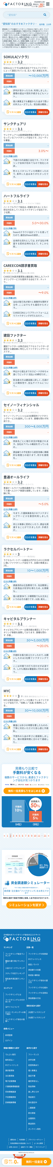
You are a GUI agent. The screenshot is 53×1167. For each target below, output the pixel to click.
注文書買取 (9, 1075)
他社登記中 (32, 1102)
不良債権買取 (10, 1097)
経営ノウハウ (33, 964)
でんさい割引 (10, 1054)
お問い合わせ (13, 1147)
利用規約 (22, 1139)
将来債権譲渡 (10, 1091)
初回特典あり (33, 1065)
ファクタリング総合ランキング (15, 955)
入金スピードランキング (15, 968)
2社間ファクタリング (36, 1012)
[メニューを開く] (47, 4)
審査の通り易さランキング (15, 962)
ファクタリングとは (13, 994)
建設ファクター (15, 335)
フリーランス (33, 1054)
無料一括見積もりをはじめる (24, 791)
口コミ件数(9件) (10, 86)
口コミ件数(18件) (11, 367)
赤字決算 (31, 1060)
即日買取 (31, 1113)
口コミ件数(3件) (10, 581)
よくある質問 (38, 1143)
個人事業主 (32, 1070)
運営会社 (13, 1139)
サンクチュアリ (15, 123)
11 (39, 835)
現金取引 (31, 1097)
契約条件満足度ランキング (15, 979)
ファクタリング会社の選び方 (38, 981)
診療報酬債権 (10, 1102)
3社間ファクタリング (36, 1017)
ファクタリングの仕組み (38, 987)
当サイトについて (12, 1007)
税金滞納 (31, 1086)
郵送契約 (31, 1123)
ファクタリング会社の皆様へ (15, 1020)
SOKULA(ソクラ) (16, 56)
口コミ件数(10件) (11, 156)
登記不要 (31, 1075)
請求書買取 (9, 1070)
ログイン (8, 1040)
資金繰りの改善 (34, 970)
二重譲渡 (31, 1107)
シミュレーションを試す (25, 905)
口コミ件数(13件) (11, 509)
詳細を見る (43, 112)
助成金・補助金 (34, 975)
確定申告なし (33, 1081)
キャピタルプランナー (20, 618)
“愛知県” (12, 15)
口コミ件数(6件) (10, 298)
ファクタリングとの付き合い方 (15, 1001)
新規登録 (8, 1035)
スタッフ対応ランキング (15, 973)
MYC (7, 690)
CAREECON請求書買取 (20, 265)
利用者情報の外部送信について (20, 1143)
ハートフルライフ (16, 195)
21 (45, 835)
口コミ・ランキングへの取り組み (15, 1013)
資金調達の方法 (34, 998)
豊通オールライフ (16, 476)
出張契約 (31, 1118)
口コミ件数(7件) (10, 228)
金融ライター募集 (27, 1147)
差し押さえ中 (33, 1091)
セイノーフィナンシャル (21, 404)
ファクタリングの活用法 (38, 993)
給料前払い (9, 1060)
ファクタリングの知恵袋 (38, 954)
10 (35, 835)
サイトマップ (40, 1147)
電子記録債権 (10, 1081)
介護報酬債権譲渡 (12, 1086)
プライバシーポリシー (35, 1139)
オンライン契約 (34, 1129)
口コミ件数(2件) (10, 721)
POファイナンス (34, 959)
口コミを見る (30, 112)
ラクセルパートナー (18, 549)
